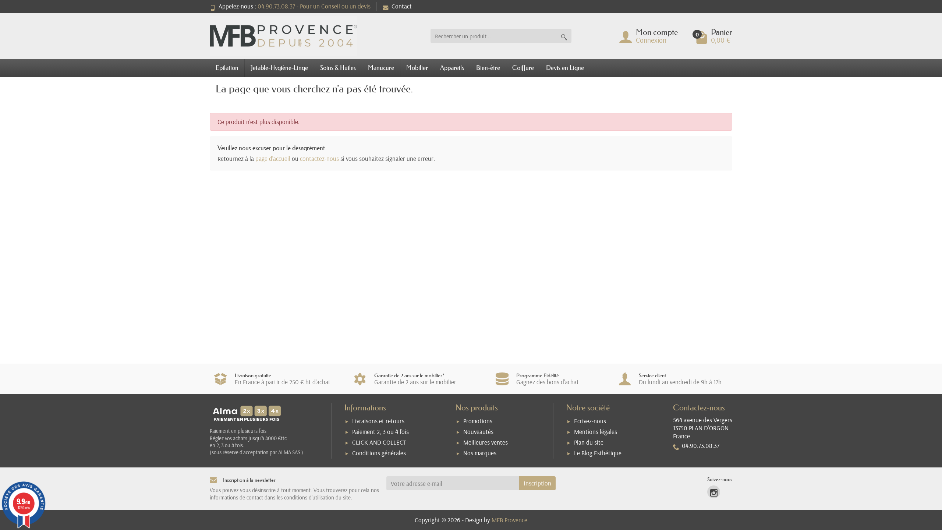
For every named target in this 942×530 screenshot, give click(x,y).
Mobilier (417, 67)
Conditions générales (379, 453)
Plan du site (588, 442)
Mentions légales (595, 431)
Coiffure (523, 67)
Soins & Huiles (338, 67)
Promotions (477, 421)
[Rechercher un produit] (564, 36)
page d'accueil (272, 158)
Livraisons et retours (378, 421)
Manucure (381, 67)
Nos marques (479, 453)
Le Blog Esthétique (597, 453)
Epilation (227, 67)
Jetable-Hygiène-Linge (279, 67)
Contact (402, 6)
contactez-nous (319, 158)
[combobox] (494, 36)
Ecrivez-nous (590, 421)
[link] (713, 491)
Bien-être (488, 67)
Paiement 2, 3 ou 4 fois (380, 431)
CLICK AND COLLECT (379, 442)
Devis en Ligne (565, 67)
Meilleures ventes (485, 442)
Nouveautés (478, 431)
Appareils (452, 67)
